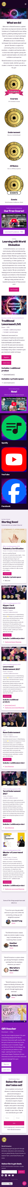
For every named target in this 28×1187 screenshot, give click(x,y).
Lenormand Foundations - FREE (14, 232)
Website (13, 923)
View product (7, 573)
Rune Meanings (9, 766)
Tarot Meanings (9, 828)
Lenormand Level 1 (9, 374)
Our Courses (14, 289)
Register (6, 357)
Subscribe (21, 1171)
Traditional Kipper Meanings (13, 642)
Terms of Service (5, 1179)
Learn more (6, 363)
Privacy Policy (14, 1179)
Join (14, 1123)
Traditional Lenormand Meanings (14, 708)
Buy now (6, 1064)
